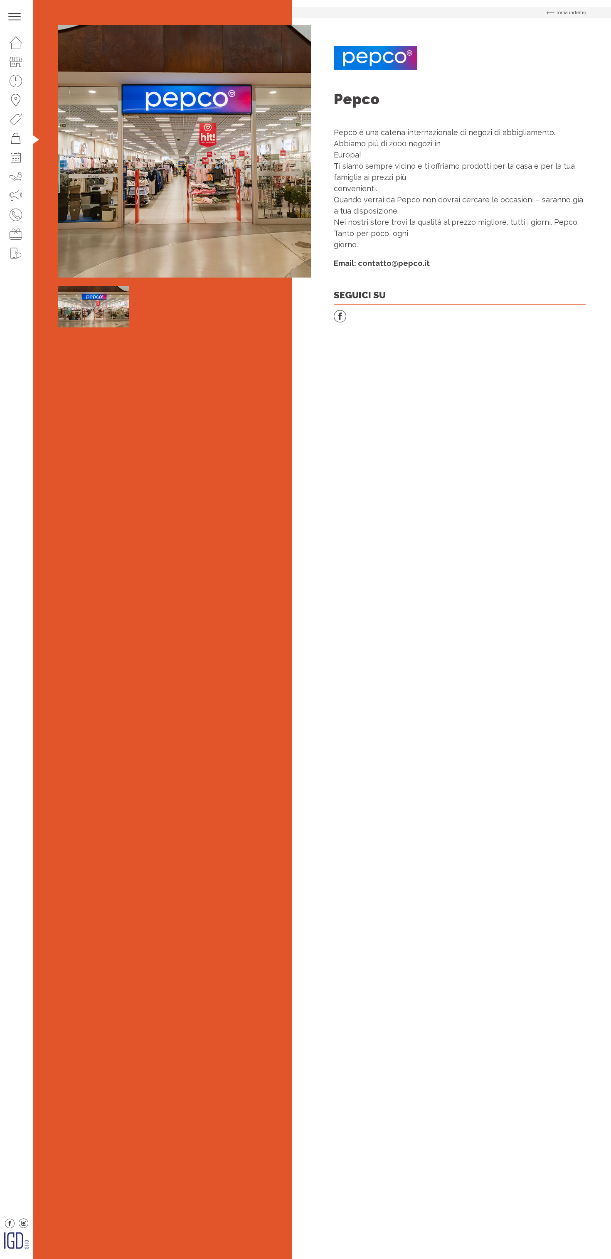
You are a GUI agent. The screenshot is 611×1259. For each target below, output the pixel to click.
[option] (184, 151)
